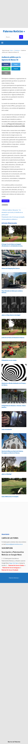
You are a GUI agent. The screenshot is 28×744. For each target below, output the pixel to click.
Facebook (6, 64)
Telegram (16, 68)
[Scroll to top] (25, 741)
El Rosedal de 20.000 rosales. (9, 360)
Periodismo (5, 201)
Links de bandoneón (7, 429)
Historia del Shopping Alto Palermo (11, 268)
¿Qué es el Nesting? (7, 474)
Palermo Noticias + (14, 31)
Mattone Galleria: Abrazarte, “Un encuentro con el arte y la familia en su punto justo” (12, 212)
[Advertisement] (14, 14)
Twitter (16, 64)
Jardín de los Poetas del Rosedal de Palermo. (13, 337)
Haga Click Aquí (13, 563)
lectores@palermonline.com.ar (14, 544)
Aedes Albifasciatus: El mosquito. (10, 496)
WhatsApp (6, 68)
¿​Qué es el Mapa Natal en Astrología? (11, 315)
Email (6, 73)
